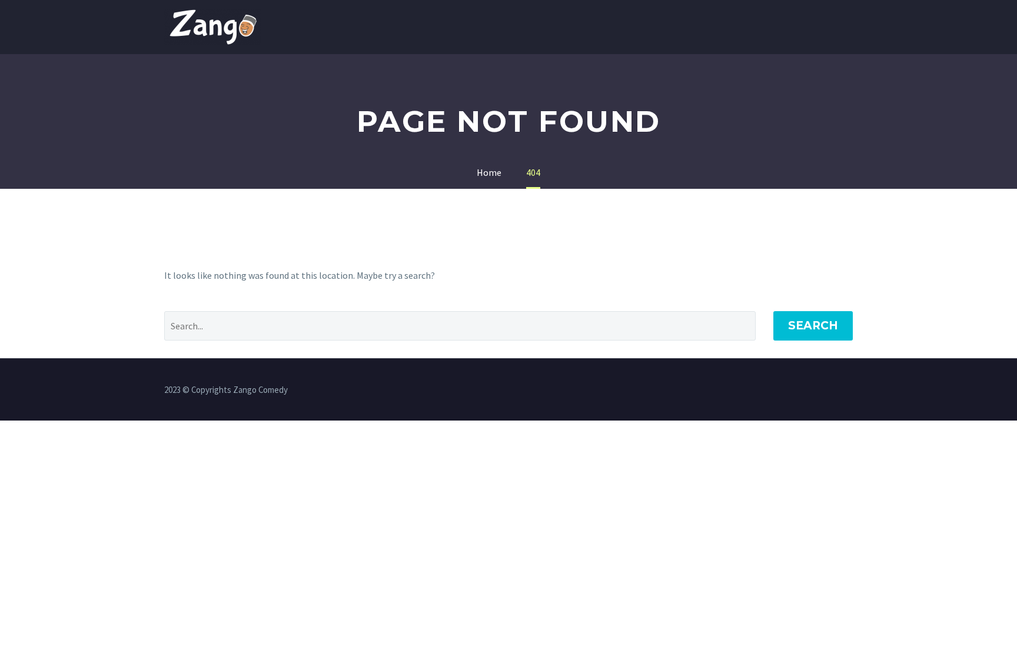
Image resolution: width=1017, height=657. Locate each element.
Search (813, 325)
